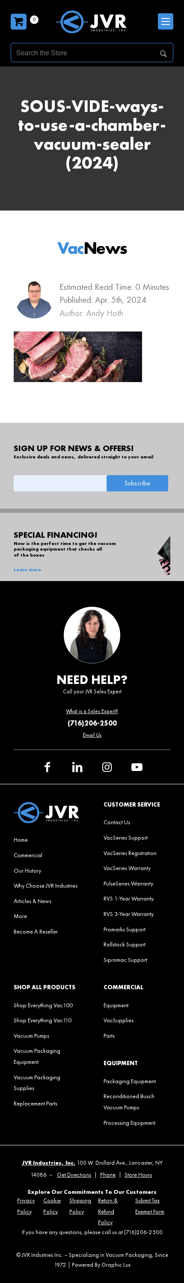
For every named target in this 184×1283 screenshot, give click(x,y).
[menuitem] (47, 839)
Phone (108, 1174)
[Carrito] (19, 22)
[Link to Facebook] (47, 767)
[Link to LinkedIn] (77, 767)
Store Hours (138, 1174)
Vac (92, 248)
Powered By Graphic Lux (101, 1264)
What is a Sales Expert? (92, 711)
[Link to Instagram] (107, 767)
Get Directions (74, 1174)
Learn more (27, 569)
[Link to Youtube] (136, 767)
